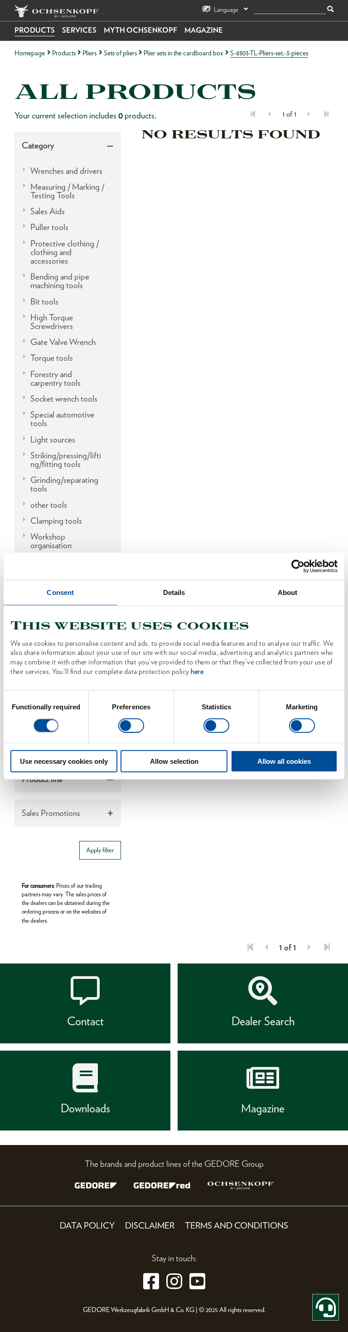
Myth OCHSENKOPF (140, 30)
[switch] (131, 725)
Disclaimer (149, 1225)
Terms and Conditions (236, 1225)
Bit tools (44, 301)
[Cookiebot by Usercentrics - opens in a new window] (298, 566)
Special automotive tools (62, 419)
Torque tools (51, 358)
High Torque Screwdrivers (51, 321)
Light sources (52, 439)
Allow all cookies (284, 761)
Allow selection (174, 761)
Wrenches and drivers (66, 171)
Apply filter (100, 850)
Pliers (89, 53)
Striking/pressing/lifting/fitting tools (65, 459)
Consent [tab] (60, 592)
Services (79, 30)
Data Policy (87, 1225)
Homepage (29, 53)
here (197, 671)
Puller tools (49, 227)
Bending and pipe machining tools (59, 281)
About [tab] (288, 592)
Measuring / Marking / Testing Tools (67, 191)
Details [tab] (174, 592)
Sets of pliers (120, 53)
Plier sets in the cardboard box (183, 53)
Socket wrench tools (63, 398)
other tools (48, 505)
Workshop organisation (51, 541)
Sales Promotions (51, 813)
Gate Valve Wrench (63, 342)
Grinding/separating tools (64, 484)
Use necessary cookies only (64, 761)
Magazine (203, 30)
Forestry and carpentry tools (55, 378)
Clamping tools (56, 520)
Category (38, 145)
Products (34, 30)
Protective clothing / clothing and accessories (64, 252)
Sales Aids (47, 211)
